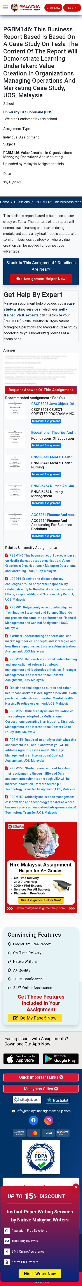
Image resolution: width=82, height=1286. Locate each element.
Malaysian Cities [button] (39, 1088)
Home (4, 202)
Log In (72, 7)
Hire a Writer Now (40, 1273)
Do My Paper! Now (38, 1018)
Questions (22, 202)
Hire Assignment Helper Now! (41, 279)
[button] (5, 7)
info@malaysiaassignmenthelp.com (44, 1111)
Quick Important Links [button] (39, 1077)
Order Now (53, 7)
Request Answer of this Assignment (41, 390)
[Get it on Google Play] (61, 1058)
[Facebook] (33, 1120)
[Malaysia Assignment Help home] (27, 8)
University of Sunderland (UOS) (28, 112)
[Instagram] (48, 1120)
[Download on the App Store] (21, 1058)
